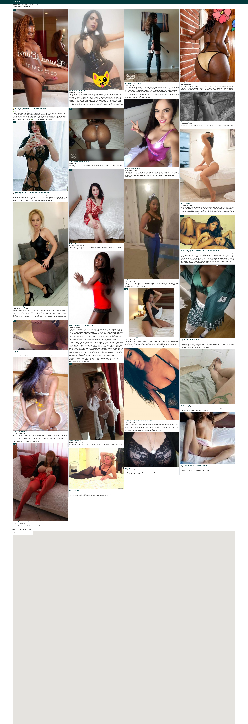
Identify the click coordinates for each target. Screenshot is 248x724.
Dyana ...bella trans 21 (20, 431)
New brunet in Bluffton (132, 338)
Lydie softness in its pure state (79, 161)
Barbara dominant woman (133, 83)
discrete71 (128, 468)
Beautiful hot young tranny (77, 90)
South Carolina (32, 4)
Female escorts (16, 4)
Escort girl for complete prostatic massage (138, 421)
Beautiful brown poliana (132, 168)
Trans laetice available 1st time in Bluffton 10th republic (31, 192)
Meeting (127, 279)
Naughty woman (186, 405)
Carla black (184, 83)
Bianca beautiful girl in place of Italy (24, 307)
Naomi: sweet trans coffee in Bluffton (81, 325)
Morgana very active (75, 490)
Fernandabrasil (185, 203)
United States (24, 4)
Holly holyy (16, 351)
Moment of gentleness (188, 122)
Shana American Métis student (190, 339)
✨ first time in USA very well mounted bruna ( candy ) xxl (31, 108)
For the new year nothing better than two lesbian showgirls (200, 250)
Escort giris (72, 243)
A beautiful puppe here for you (23, 522)
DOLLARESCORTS (17, 1)
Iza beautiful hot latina (76, 441)
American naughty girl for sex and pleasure (194, 465)
